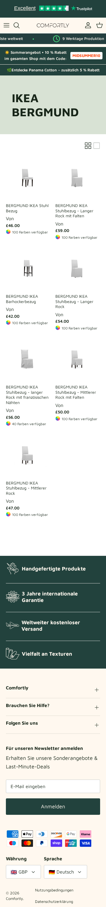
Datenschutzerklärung (54, 901)
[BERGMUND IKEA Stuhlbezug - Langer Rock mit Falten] (77, 177)
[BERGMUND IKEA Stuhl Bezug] (28, 177)
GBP (23, 871)
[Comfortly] (53, 25)
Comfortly (14, 898)
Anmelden (53, 806)
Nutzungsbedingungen (54, 890)
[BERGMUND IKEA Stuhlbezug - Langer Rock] (77, 268)
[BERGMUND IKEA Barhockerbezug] (28, 268)
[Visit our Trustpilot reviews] (53, 8)
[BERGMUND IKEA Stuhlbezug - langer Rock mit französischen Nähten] (28, 359)
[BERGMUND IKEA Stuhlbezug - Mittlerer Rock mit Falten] (77, 359)
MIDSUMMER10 (86, 55)
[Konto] (86, 25)
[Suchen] (19, 25)
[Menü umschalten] (6, 25)
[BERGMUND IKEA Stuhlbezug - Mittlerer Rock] (28, 455)
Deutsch (65, 871)
